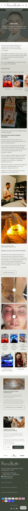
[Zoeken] (5, 5)
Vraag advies (21, 369)
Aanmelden (18, 447)
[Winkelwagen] (26, 5)
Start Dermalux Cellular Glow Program (7, 369)
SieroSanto (15, 505)
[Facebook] (11, 508)
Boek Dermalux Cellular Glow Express (5, 347)
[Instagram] (14, 508)
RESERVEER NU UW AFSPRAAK (14, 407)
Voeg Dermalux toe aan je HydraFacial (23, 347)
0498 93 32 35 (11, 62)
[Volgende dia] (26, 10)
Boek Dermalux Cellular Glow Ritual (14, 347)
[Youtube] (17, 508)
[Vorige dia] (1, 10)
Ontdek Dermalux (8, 272)
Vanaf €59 (3, 267)
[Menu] (1, 5)
